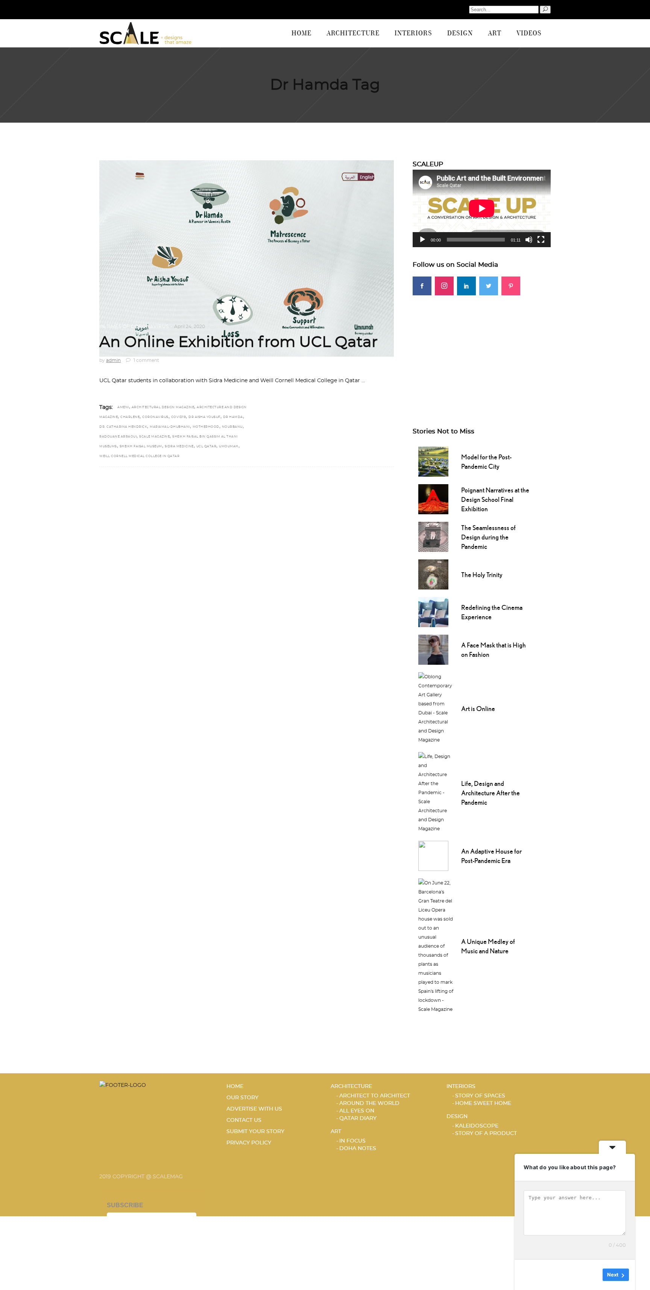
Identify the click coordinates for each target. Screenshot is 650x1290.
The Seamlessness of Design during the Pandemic (488, 537)
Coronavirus (155, 417)
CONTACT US (243, 1120)
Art (336, 1131)
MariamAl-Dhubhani (170, 426)
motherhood (206, 426)
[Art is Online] (436, 707)
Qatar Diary (358, 1118)
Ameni (123, 407)
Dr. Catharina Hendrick (123, 426)
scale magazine (154, 436)
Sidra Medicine (179, 446)
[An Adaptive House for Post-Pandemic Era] (433, 855)
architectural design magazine (163, 407)
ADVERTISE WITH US (254, 1109)
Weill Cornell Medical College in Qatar (139, 456)
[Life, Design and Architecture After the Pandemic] (436, 792)
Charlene (130, 417)
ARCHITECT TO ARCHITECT (374, 1096)
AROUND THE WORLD (369, 1103)
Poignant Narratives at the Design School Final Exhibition (495, 499)
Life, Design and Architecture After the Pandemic (490, 792)
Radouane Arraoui (118, 436)
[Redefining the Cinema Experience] (433, 611)
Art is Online (478, 709)
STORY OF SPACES (480, 1096)
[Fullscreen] (541, 239)
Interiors (460, 1086)
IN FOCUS (352, 1141)
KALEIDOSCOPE (476, 1126)
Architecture (351, 1086)
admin (113, 360)
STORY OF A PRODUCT (486, 1133)
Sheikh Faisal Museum (141, 446)
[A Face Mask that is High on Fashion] (433, 649)
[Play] (422, 239)
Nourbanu (232, 426)
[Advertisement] (482, 348)
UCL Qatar (206, 446)
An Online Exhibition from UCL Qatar (238, 342)
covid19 (178, 417)
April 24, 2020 (189, 326)
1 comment (145, 360)
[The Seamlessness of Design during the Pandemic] (433, 536)
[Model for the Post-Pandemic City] (433, 461)
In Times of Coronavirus (134, 326)
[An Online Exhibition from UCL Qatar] (246, 258)
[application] (482, 208)
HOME (234, 1086)
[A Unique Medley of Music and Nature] (436, 945)
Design (457, 1116)
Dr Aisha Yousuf (204, 417)
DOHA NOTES (357, 1148)
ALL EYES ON (356, 1111)
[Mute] (529, 239)
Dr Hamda (233, 417)
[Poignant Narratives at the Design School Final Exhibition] (433, 498)
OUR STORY (242, 1097)
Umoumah (228, 446)
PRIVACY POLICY (248, 1143)
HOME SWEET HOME (483, 1103)
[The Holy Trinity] (433, 573)
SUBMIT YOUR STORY (255, 1131)
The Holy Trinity (482, 575)
